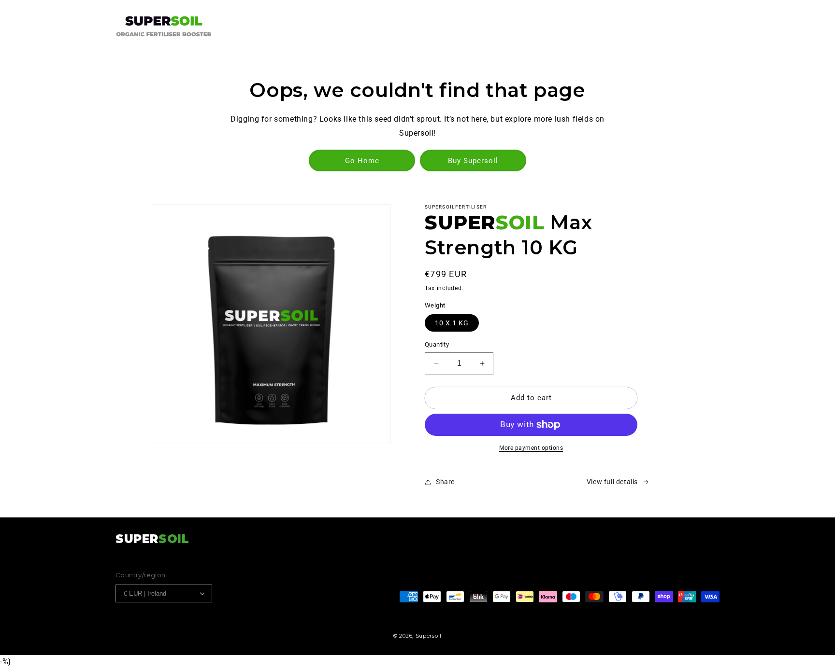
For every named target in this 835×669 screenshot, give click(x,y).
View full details (612, 482)
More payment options (531, 448)
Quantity (437, 344)
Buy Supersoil (473, 160)
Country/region (140, 575)
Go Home (362, 160)
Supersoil (429, 635)
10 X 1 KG (452, 323)
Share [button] (445, 482)
